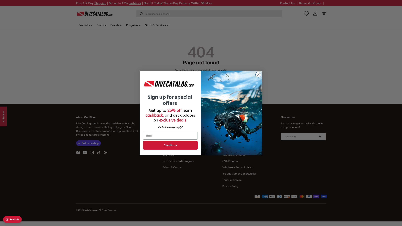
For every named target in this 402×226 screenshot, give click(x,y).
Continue (170, 145)
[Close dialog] (258, 74)
